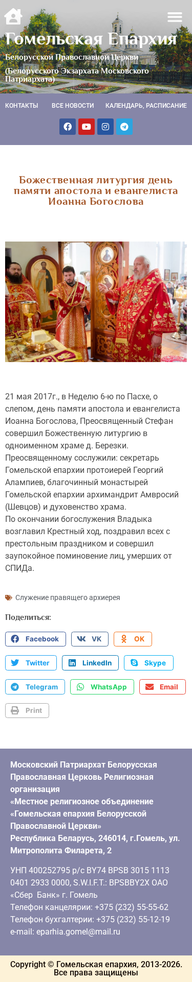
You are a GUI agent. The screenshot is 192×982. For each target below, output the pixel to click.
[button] (175, 17)
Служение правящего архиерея (67, 597)
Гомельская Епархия (91, 38)
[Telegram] (124, 126)
